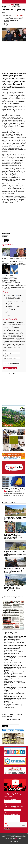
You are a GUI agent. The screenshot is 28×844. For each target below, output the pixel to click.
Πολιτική (7, 239)
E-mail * (5, 361)
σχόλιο (6, 25)
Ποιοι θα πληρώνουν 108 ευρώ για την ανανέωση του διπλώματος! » (14, 287)
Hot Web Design (9, 838)
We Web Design (17, 838)
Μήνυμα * (5, 350)
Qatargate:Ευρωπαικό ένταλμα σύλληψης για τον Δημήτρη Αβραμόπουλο (15, 261)
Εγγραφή (5, 726)
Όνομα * (5, 356)
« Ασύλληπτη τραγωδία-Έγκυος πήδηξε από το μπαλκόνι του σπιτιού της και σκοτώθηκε (13, 284)
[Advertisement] (14, 57)
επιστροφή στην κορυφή (8, 373)
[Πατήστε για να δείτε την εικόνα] (14, 34)
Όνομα (5, 804)
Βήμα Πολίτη (16, 835)
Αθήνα (6, 241)
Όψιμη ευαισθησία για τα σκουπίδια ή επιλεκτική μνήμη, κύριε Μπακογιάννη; (6, 263)
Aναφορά (8, 315)
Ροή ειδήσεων (14, 841)
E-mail (5, 812)
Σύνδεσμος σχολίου (11, 295)
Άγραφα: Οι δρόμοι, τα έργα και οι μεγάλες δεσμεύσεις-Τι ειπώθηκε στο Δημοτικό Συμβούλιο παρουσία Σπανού (15, 657)
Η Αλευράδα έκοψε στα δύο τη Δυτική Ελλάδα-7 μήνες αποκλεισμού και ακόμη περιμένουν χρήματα (15, 637)
